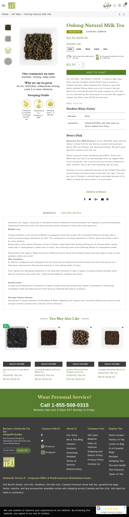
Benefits (49, 213)
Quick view (27, 327)
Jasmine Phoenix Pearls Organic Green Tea (77, 371)
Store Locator (116, 435)
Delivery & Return (96, 191)
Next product (124, 14)
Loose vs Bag (116, 444)
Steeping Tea (116, 461)
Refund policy (74, 469)
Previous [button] (19, 48)
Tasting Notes (71, 213)
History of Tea (116, 439)
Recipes (113, 456)
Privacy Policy (96, 459)
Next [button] (54, 47)
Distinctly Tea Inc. (13, 375)
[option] (38, 46)
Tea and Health (117, 465)
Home (5, 14)
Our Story (72, 435)
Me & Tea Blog (75, 439)
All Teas (16, 14)
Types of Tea (116, 474)
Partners (71, 448)
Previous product (118, 14)
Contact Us (94, 464)
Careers (71, 444)
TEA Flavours (116, 469)
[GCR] (98, 508)
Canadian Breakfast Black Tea (111, 370)
